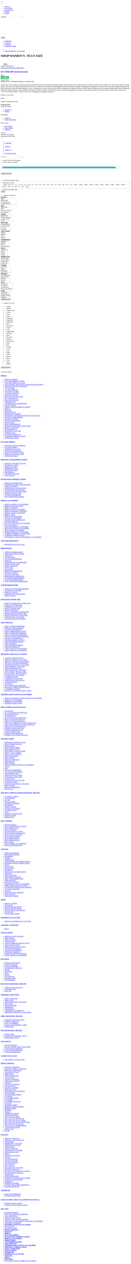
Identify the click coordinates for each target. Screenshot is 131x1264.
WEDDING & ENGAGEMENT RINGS (17, 863)
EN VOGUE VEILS (11, 525)
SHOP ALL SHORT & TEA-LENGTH (17, 661)
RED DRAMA (9, 472)
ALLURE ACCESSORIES (13, 518)
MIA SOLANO (9, 422)
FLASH (7, 1131)
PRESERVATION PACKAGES (15, 544)
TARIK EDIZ (9, 1174)
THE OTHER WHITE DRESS (14, 497)
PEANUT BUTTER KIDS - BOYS (16, 1036)
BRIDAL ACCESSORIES (13, 1238)
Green (8, 312)
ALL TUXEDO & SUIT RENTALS (16, 712)
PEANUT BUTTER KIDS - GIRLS (16, 1025)
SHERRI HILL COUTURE (13, 1143)
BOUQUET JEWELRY (12, 882)
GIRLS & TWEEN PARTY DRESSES (17, 636)
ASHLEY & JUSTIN (11, 395)
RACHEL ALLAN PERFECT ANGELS (17, 1171)
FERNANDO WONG (12, 1152)
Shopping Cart (9, 10)
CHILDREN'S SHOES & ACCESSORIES (18, 1012)
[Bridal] (8, 199)
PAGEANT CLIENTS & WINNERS (16, 1214)
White (8, 364)
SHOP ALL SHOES (11, 903)
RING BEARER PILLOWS (13, 845)
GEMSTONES (9, 860)
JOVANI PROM (10, 1093)
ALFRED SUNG (10, 557)
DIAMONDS (9, 856)
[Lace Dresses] (6, 212)
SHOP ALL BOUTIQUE (12, 963)
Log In (7, 13)
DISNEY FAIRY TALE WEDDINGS (16, 1219)
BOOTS (7, 975)
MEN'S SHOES (10, 763)
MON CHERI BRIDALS (12, 424)
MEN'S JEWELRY (11, 875)
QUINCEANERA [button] (7, 932)
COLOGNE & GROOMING (14, 772)
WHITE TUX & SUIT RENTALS (15, 726)
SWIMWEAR (9, 1007)
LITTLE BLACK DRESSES (14, 1048)
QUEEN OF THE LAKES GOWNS (16, 1205)
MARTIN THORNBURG (13, 421)
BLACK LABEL (10, 802)
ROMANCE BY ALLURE (13, 493)
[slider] (117, 167)
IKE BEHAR (9, 805)
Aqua (8, 316)
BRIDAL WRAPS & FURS (13, 516)
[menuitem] (67, 6)
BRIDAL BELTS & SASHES (14, 506)
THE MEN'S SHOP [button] (7, 739)
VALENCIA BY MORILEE (13, 950)
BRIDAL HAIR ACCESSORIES (15, 509)
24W (101, 184)
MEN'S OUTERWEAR (12, 759)
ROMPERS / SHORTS (12, 1183)
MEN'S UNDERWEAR (12, 787)
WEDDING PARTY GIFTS (13, 703)
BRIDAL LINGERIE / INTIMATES (16, 511)
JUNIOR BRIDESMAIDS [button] (9, 585)
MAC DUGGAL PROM (12, 1117)
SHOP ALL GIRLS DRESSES (14, 628)
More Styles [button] (4, 1209)
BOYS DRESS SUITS (12, 828)
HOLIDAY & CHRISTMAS (13, 638)
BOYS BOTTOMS (11, 1005)
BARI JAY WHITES (11, 486)
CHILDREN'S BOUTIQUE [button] (10, 995)
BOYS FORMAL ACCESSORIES (15, 843)
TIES (6, 768)
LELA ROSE (9, 569)
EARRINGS (8, 870)
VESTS (7, 766)
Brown (9, 356)
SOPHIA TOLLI (10, 433)
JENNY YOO (9, 567)
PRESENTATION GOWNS (13, 1203)
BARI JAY (8, 561)
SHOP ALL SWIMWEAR (13, 1194)
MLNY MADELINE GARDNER (15, 685)
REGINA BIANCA (11, 429)
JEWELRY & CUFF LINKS (13, 775)
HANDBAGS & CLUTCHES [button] (10, 917)
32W (123, 184)
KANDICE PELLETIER (12, 1196)
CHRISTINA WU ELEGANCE (15, 680)
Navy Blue (10, 326)
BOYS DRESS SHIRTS (12, 837)
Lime (8, 314)
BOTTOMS (8, 971)
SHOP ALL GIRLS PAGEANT (14, 1140)
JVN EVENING (10, 1164)
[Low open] (6, 229)
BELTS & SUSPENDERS (13, 770)
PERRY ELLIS (9, 817)
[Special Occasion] (12, 68)
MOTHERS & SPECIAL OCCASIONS (18, 1224)
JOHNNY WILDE (10, 807)
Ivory (8, 350)
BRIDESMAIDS (10, 1240)
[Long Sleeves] (6, 287)
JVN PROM (8, 1096)
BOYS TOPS (9, 1004)
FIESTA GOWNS (10, 940)
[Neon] (3, 236)
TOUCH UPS (9, 912)
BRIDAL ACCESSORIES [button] (9, 500)
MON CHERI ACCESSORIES (14, 530)
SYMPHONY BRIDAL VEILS (14, 535)
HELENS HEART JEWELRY (14, 892)
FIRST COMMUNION (12, 1249)
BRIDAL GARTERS (11, 508)
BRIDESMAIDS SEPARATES (14, 576)
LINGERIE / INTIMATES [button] (10, 925)
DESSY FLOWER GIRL (12, 608)
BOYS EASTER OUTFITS (13, 835)
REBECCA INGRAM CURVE (14, 454)
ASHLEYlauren (10, 1147)
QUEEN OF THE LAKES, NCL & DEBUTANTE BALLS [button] (20, 1199)
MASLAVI (8, 991)
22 (52, 184)
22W (96, 184)
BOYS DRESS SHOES (12, 840)
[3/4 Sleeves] (6, 285)
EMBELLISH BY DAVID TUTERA (16, 885)
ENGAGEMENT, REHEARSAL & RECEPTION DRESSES (24, 384)
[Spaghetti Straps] (6, 296)
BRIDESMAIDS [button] (6, 548)
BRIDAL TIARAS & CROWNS (15, 513)
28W (112, 184)
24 (55, 184)
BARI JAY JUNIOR (11, 592)
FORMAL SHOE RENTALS (14, 733)
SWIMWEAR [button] (5, 1190)
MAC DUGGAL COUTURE (14, 1167)
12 (32, 184)
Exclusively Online (10, 153)
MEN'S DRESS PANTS (12, 749)
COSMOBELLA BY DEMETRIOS (16, 403)
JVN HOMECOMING (12, 1098)
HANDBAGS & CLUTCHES (14, 1254)
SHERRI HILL (9, 1142)
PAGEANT (8, 1231)
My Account (8, 8)
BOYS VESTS (9, 842)
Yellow (9, 306)
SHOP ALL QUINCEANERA (14, 936)
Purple (9, 327)
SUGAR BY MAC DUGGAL (14, 1173)
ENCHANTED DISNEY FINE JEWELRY (18, 887)
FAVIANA (8, 1082)
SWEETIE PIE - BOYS (12, 1038)
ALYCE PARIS (9, 1077)
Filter (5, 64)
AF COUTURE (9, 388)
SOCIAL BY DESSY (11, 573)
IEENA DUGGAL (10, 1089)
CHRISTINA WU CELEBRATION (16, 562)
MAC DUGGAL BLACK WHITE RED (17, 1122)
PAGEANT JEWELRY (12, 1186)
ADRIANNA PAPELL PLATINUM (16, 386)
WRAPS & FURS (10, 978)
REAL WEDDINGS (11, 1216)
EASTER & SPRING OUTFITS (15, 640)
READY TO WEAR (11, 964)
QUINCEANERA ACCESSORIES (16, 955)
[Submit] (22, 17)
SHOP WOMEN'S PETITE (13, 668)
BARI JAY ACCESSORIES (13, 700)
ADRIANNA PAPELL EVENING (15, 670)
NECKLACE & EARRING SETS (15, 872)
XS (9, 186)
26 (59, 184)
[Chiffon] (4, 251)
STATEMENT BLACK (12, 474)
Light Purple (10, 331)
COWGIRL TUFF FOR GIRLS (14, 1020)
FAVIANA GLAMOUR (12, 1084)
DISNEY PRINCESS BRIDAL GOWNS (17, 407)
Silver (8, 362)
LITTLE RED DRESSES (13, 1052)
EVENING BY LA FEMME (13, 1150)
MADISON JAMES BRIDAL (14, 417)
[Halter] (5, 268)
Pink (8, 335)
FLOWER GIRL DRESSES (13, 630)
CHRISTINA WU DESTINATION (15, 488)
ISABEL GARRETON (12, 1021)
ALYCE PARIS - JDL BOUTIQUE (16, 673)
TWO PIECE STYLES (12, 1072)
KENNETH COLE (11, 810)
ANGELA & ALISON (12, 1079)
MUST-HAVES (9, 1226)
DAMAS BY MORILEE (12, 952)
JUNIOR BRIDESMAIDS (13, 1242)
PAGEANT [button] (4, 1134)
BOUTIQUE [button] (5, 959)
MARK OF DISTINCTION (13, 814)
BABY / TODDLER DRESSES (15, 626)
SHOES (7, 1257)
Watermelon (10, 341)
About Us (8, 118)
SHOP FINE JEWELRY (12, 854)
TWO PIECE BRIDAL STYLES (15, 383)
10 (29, 184)
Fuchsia (9, 339)
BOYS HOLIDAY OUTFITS (14, 831)
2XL (27, 186)
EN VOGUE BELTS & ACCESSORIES (17, 523)
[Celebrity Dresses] (7, 217)
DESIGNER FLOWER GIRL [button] (11, 599)
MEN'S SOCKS (10, 785)
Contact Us (8, 110)
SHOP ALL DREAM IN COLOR (15, 463)
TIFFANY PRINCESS (12, 1176)
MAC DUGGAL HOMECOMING (15, 1125)
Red (8, 345)
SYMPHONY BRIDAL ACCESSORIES (17, 533)
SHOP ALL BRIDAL (11, 379)
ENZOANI (8, 410)
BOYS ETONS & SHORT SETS (15, 833)
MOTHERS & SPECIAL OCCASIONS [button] (14, 654)
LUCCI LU (8, 1103)
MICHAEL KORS (10, 815)
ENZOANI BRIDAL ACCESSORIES (16, 527)
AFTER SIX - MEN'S (11, 796)
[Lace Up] (6, 227)
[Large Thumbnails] (3, 61)
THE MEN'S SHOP (11, 1228)
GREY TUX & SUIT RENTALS (15, 721)
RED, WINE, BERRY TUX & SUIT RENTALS (20, 724)
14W (75, 184)
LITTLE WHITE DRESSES (13, 1050)
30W (117, 184)
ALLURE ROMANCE (12, 393)
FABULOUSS (9, 1129)
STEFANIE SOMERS (12, 896)
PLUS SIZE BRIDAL (12, 1235)
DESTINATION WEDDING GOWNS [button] (13, 479)
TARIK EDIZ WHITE (12, 438)
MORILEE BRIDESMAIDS (13, 571)
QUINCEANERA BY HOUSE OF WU (17, 943)
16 (40, 184)
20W (91, 184)
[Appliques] (5, 241)
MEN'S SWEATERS (11, 756)
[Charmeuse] (4, 250)
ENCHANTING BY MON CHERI (16, 491)
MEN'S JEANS (9, 758)
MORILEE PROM (10, 1108)
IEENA (7, 1154)
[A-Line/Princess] (5, 275)
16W (80, 184)
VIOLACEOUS (10, 475)
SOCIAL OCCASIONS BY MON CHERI (18, 690)
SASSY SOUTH (10, 894)
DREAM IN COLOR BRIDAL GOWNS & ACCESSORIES (24, 1221)
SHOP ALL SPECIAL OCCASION (16, 659)
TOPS (6, 973)
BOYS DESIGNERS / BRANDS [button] (11, 1030)
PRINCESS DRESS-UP (12, 647)
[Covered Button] (6, 224)
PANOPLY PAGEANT (12, 1169)
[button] (8, 41)
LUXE (7, 812)
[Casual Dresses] (8, 202)
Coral (8, 349)
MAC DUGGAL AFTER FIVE (14, 1119)
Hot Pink (9, 337)
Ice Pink (9, 333)
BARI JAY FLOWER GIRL (13, 605)
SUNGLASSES (10, 778)
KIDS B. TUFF (9, 1034)
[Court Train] (5, 263)
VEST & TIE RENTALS (12, 731)
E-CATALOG (9, 711)
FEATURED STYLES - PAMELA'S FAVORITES (20, 1261)
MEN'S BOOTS (10, 761)
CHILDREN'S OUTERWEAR (14, 1010)
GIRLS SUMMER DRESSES (14, 642)
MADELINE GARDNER (13, 414)
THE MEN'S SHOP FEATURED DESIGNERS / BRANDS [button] (20, 793)
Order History (9, 128)
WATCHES (8, 873)
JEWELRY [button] (4, 849)
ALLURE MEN (10, 798)
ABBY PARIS (9, 1074)
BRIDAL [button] (4, 376)
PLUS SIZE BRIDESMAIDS (14, 579)
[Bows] (5, 244)
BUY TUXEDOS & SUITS (13, 744)
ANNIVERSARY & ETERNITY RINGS (17, 861)
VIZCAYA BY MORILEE (13, 948)
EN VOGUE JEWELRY (12, 889)
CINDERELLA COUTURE (13, 607)
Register (7, 12)
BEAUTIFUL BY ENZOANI (14, 396)
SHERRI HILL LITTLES (13, 1145)
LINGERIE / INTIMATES (13, 1223)
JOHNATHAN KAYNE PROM (15, 1091)
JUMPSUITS (9, 1181)
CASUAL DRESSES (11, 966)
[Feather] (4, 253)
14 (36, 184)
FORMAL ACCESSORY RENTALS (16, 735)
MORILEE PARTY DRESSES (14, 1107)
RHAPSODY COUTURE (13, 431)
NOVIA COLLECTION (12, 945)
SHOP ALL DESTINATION (13, 483)
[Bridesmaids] (8, 200)
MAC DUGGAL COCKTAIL (14, 1124)
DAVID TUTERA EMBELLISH (15, 520)
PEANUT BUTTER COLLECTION (16, 615)
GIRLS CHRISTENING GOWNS (15, 631)
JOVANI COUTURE (11, 1161)
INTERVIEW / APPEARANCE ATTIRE (17, 1178)
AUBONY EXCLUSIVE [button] (9, 1056)
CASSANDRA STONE (12, 1127)
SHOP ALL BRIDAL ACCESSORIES (17, 504)
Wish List (7, 6)
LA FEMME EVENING (12, 689)
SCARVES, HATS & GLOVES (14, 780)
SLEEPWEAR (9, 1009)
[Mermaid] (5, 279)
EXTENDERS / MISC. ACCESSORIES (17, 884)
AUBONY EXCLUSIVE (12, 1218)
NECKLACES (9, 868)
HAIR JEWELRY (10, 880)
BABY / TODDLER (11, 998)
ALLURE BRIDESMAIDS (13, 559)
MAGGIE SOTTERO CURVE (14, 452)
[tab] (65, 376)
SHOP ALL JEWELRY (12, 853)
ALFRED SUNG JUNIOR (13, 590)
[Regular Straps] (6, 294)
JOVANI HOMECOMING (13, 1094)
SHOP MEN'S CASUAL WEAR (15, 751)
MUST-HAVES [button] (6, 1041)
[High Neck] (5, 270)
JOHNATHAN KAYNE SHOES (15, 910)
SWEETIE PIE (9, 1027)
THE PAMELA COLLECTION (15, 1059)
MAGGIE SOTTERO (11, 419)
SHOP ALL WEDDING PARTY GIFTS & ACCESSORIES (23, 698)
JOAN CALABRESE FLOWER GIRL (17, 612)
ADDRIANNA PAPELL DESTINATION (18, 485)
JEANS (7, 970)
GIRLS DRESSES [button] (7, 622)
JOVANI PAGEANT (11, 1159)
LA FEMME (8, 1100)
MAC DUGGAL (10, 1166)
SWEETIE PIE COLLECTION (14, 617)
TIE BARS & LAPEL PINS (13, 777)
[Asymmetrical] (5, 260)
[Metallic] (3, 234)
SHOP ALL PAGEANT (12, 1138)
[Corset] (7, 221)
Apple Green (10, 310)
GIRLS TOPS (9, 1000)
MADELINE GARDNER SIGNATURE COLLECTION (22, 415)
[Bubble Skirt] (7, 216)
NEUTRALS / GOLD (11, 465)
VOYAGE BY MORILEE (13, 495)
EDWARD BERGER (11, 521)
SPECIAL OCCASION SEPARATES (16, 663)
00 (9, 184)
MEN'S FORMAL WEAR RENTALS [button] (13, 707)
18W (86, 184)
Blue (8, 324)
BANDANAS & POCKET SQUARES (17, 784)
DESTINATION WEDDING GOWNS (17, 1236)
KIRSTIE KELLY (10, 412)
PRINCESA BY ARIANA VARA (15, 946)
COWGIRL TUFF (10, 989)
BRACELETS (9, 866)
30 (67, 184)
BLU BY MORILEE (11, 398)
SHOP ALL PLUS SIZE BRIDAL (15, 445)
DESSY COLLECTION (12, 564)
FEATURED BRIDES (12, 1212)
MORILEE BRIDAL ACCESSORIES (16, 532)
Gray (8, 360)
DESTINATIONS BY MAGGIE (15, 490)
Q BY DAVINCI (10, 941)
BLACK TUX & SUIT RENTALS (15, 718)
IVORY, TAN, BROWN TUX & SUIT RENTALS (20, 723)
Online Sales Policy (10, 119)
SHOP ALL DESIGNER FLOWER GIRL (18, 603)
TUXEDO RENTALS (12, 714)
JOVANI (7, 1157)
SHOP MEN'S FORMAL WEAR (15, 742)
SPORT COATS (10, 746)
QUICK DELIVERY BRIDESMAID (16, 581)
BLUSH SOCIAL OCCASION (14, 675)
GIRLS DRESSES (11, 1243)
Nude (8, 352)
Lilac (8, 329)
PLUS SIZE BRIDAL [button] (8, 442)
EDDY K (7, 409)
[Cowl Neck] (5, 267)
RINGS (7, 865)
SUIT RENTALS (10, 716)
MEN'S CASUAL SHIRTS (13, 753)
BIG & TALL (9, 789)
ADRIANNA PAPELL (12, 1076)
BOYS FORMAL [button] (6, 821)
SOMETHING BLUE (11, 468)
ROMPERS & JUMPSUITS (13, 968)
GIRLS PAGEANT (11, 643)
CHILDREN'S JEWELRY (13, 877)
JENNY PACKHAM (11, 566)
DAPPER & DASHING (12, 803)
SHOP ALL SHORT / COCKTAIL (15, 1069)
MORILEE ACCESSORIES (13, 701)
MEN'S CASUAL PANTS (13, 754)
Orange (9, 347)
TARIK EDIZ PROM (11, 1115)
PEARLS (7, 858)
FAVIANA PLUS (10, 1086)
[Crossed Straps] (6, 226)
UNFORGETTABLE (11, 456)
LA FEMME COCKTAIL (13, 1101)
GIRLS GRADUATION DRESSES (16, 635)
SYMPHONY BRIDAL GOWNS (15, 436)
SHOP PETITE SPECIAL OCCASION (17, 665)
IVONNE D (8, 684)
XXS (3, 186)
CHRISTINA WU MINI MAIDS (15, 594)
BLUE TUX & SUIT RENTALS (15, 719)
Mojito (9, 308)
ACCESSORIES (10, 980)
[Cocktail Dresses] (8, 204)
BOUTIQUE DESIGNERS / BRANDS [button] (13, 984)
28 (63, 184)
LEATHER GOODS (11, 782)
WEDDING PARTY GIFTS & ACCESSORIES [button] (16, 694)
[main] (65, 66)
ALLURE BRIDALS (11, 390)
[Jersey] (4, 255)
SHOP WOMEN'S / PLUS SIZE (15, 51)
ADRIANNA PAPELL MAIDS (14, 554)
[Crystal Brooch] (5, 246)
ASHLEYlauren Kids (11, 1149)
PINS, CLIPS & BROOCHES (14, 879)
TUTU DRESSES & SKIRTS (14, 645)
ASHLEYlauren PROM (12, 1081)
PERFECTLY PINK (11, 467)
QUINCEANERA (10, 1250)
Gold (8, 354)
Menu (3, 37)
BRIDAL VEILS (10, 514)
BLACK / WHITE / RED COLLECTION (18, 1047)
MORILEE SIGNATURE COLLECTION (18, 426)
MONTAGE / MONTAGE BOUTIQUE (17, 687)
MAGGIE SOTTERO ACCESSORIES (17, 528)
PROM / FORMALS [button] (7, 1063)
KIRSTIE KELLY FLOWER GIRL (16, 613)
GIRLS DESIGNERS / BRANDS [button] (12, 1016)
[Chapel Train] (5, 262)
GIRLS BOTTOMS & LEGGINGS (16, 1002)
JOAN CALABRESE (11, 1023)
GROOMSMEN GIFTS (12, 773)
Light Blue (10, 320)
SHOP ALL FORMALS (12, 1067)
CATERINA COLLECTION (14, 678)
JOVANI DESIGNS (11, 682)
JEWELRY (8, 1255)
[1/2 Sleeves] (6, 284)
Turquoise (10, 318)
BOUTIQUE (9, 1259)
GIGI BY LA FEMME (12, 1088)
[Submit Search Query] (22, 157)
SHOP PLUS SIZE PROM (13, 1070)
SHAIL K (8, 1112)
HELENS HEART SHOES (13, 908)
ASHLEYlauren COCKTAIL (14, 987)
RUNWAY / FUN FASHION (14, 1180)
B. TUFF (7, 800)
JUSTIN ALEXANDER (12, 808)
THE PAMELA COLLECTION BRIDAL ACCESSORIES (23, 537)
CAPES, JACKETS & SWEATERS (16, 648)
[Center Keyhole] (7, 219)
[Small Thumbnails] (1, 61)
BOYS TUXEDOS (11, 830)
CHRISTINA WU (10, 402)
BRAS (7, 929)
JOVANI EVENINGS (11, 1162)
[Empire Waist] (5, 277)
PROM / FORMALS (11, 1230)
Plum (8, 343)
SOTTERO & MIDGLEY (13, 434)
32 (71, 184)
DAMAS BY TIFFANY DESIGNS (16, 953)
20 (48, 184)
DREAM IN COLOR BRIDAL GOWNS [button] (14, 459)
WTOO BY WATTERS (12, 574)
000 (5, 184)
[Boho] (6, 209)
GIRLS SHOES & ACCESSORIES (16, 650)
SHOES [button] (3, 900)
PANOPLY (8, 1110)
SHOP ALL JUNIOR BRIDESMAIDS (17, 589)
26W (107, 184)
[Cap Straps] (6, 292)
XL (23, 186)
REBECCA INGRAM (12, 427)
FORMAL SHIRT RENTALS (14, 730)
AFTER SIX (8, 555)
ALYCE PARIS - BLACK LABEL (15, 672)
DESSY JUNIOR (10, 596)
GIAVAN (7, 891)
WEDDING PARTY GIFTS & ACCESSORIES (20, 1245)
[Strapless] (6, 297)
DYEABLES (9, 905)
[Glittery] (3, 233)
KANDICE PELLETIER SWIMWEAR (17, 1185)
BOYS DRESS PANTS (12, 838)
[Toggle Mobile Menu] (1, 138)
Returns (7, 111)
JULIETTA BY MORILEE (13, 451)
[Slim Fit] (5, 280)
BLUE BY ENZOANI (12, 400)
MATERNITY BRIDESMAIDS (14, 578)
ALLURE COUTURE (12, 391)
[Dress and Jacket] (6, 210)
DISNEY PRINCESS (11, 610)
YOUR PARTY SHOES (12, 914)
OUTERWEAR (9, 976)
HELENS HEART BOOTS (13, 907)
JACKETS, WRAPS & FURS (14, 658)
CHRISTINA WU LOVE (12, 449)
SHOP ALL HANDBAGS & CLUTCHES (18, 921)
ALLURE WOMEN (11, 447)
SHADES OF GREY (11, 470)
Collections (8, 143)
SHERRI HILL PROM (12, 1113)
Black (8, 358)
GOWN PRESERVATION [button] (9, 541)
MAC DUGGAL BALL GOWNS (15, 1120)
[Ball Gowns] (6, 207)
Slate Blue (10, 322)
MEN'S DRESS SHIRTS (12, 747)
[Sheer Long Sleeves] (6, 289)
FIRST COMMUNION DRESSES (15, 633)
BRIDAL (8, 1233)
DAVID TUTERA (10, 405)
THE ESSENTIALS (11, 1045)
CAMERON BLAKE (11, 677)
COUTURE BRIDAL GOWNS (14, 381)
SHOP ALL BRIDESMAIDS (14, 552)
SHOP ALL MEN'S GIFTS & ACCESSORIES (19, 765)
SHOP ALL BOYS (10, 824)
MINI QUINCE (9, 938)
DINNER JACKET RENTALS (14, 728)
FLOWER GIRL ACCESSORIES (15, 619)
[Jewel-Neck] (5, 272)
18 (44, 184)
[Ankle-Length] (5, 258)
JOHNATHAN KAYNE (12, 1155)
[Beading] (5, 243)
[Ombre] (3, 238)
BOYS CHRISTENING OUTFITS (15, 826)
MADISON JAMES (11, 1105)
